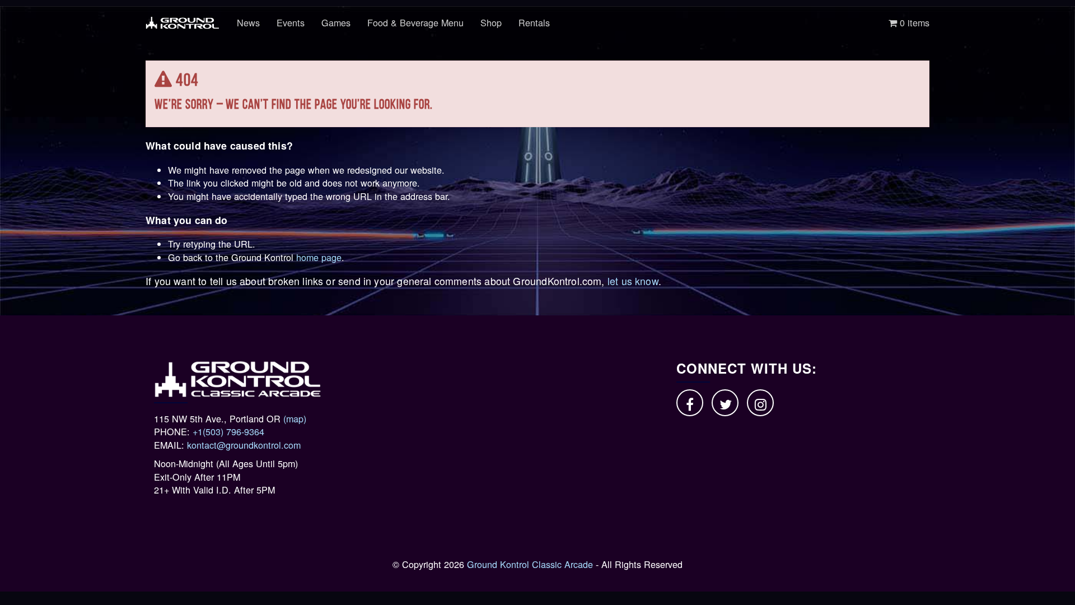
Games (335, 22)
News (248, 22)
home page (319, 257)
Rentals (534, 22)
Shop (491, 22)
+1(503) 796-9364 (228, 431)
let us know (632, 281)
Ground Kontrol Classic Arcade (530, 564)
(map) (294, 418)
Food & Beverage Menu (415, 22)
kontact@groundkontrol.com (244, 445)
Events (291, 22)
